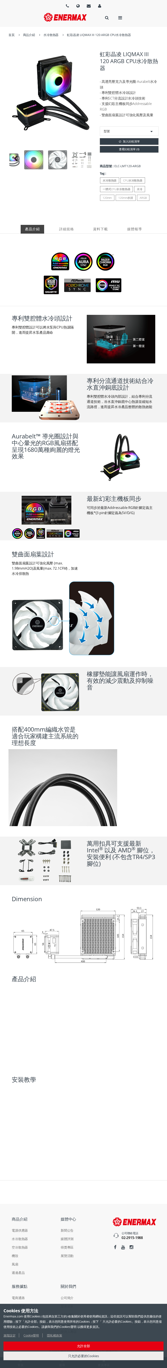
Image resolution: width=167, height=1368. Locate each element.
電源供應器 (20, 1230)
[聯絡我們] (89, 5)
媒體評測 (67, 1239)
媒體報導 (134, 229)
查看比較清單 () (129, 149)
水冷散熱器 (50, 35)
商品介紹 (29, 35)
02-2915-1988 (132, 1237)
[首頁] (65, 17)
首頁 (11, 35)
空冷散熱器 (20, 1247)
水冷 (139, 189)
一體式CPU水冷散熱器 (116, 189)
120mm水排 (125, 198)
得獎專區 (67, 1247)
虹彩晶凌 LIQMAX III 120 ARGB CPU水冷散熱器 (99, 35)
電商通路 (18, 1298)
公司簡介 (67, 1298)
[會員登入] (99, 5)
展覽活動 (67, 1256)
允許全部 (83, 1346)
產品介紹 (32, 229)
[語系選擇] (67, 5)
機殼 (15, 1256)
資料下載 (100, 229)
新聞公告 (67, 1230)
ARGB (143, 198)
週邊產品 (18, 1272)
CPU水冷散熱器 (132, 180)
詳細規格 (66, 229)
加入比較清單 (131, 141)
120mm (107, 198)
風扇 (15, 1264)
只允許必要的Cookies (83, 1356)
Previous (16, 159)
